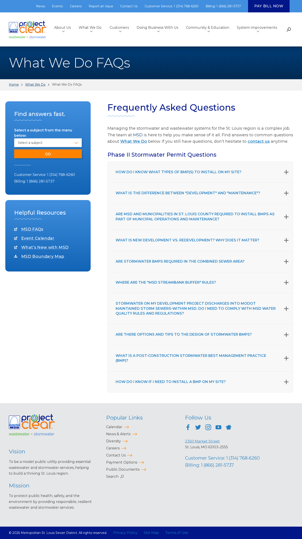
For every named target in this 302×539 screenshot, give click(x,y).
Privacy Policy (125, 533)
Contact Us (129, 6)
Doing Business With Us (157, 27)
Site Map (151, 533)
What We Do (90, 27)
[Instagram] (208, 428)
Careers (76, 6)
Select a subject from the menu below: (43, 133)
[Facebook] (188, 428)
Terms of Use (176, 533)
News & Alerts (118, 434)
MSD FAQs (32, 229)
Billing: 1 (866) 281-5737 (223, 6)
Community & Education (207, 27)
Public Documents (123, 469)
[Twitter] (198, 428)
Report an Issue (101, 6)
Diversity (113, 441)
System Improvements (257, 27)
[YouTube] (218, 428)
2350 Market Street (202, 441)
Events (57, 6)
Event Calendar (37, 238)
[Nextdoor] (228, 428)
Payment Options (121, 462)
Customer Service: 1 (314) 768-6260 (172, 6)
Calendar (114, 427)
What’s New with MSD (45, 247)
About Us (62, 27)
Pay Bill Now (268, 6)
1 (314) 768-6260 (61, 175)
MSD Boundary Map (42, 256)
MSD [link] (138, 135)
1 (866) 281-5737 (41, 181)
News (40, 6)
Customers (119, 27)
